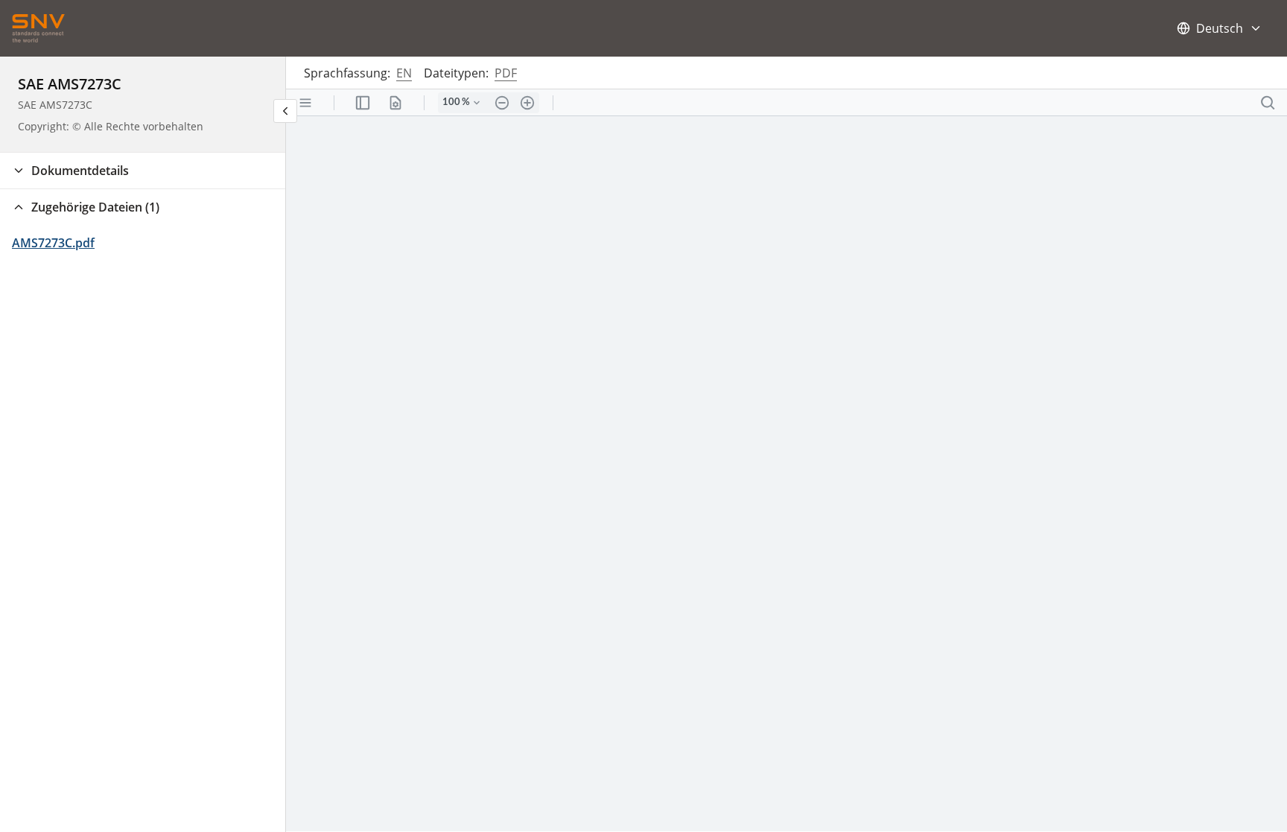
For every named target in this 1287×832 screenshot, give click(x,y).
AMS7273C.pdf (53, 243)
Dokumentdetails (80, 170)
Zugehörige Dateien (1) (95, 207)
